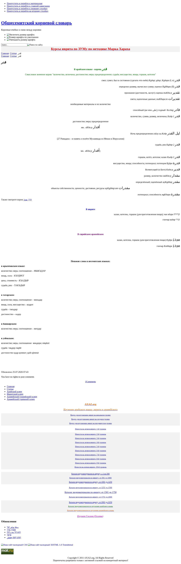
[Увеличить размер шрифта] (20, 34)
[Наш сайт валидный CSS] (14, 545)
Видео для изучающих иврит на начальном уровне (90, 415)
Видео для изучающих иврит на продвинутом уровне (90, 423)
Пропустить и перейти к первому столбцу (27, 8)
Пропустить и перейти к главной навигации (28, 6)
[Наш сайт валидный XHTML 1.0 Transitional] (50, 545)
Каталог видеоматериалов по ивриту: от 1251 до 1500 (90, 488)
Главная (5, 53)
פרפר (9, 535)
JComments (90, 381)
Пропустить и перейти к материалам (24, 3)
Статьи (13, 53)
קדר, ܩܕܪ (28, 199)
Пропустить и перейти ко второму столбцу (27, 11)
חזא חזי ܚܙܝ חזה (14, 532)
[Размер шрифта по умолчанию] (22, 37)
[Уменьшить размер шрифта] (21, 40)
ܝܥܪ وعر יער (13, 527)
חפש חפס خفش (14, 537)
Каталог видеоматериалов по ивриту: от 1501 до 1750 (91, 492)
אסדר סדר (11, 529)
